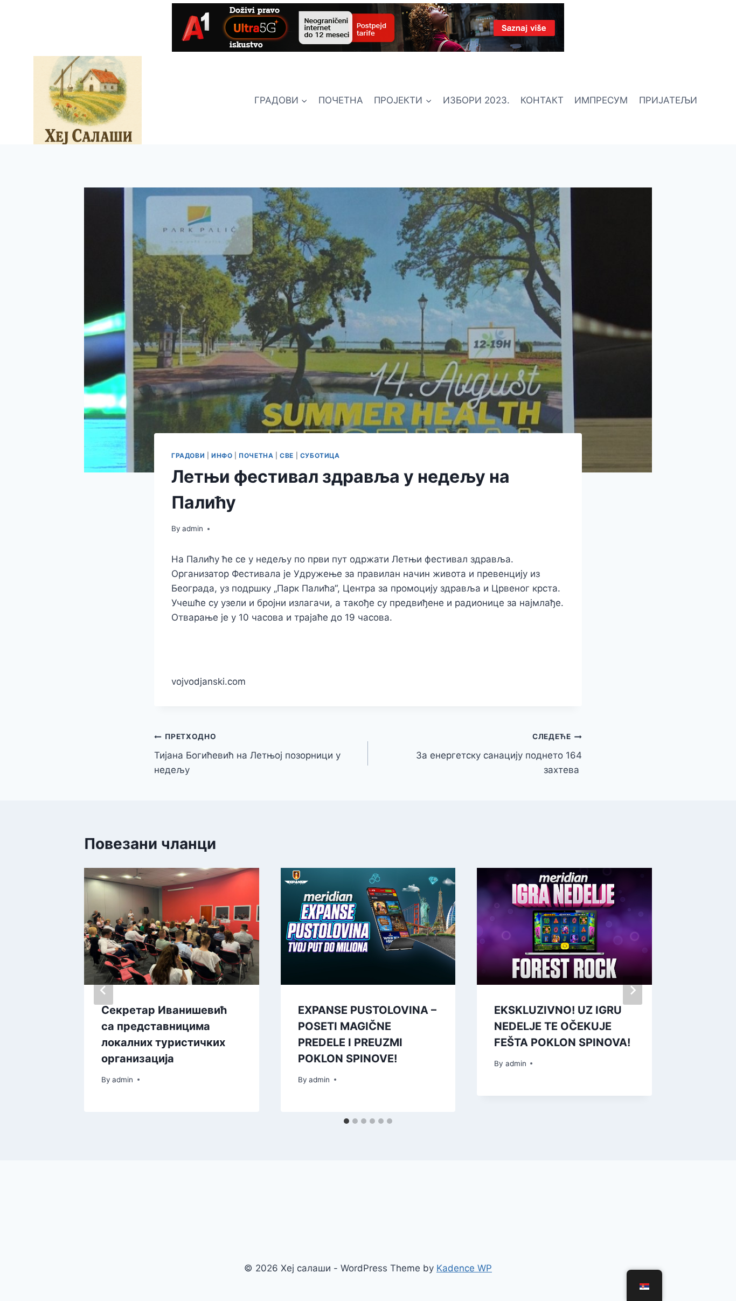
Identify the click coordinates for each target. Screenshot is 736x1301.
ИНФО (221, 455)
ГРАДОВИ (188, 455)
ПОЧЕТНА (340, 100)
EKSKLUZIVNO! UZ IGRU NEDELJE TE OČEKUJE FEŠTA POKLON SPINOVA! (562, 1026)
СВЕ (287, 455)
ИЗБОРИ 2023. (476, 100)
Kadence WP (464, 1268)
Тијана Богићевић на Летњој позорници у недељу (247, 753)
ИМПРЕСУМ (601, 100)
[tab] (346, 1121)
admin (192, 528)
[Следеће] (632, 990)
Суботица (320, 455)
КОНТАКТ (542, 100)
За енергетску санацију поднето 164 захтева (499, 753)
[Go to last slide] (103, 990)
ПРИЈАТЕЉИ (668, 100)
